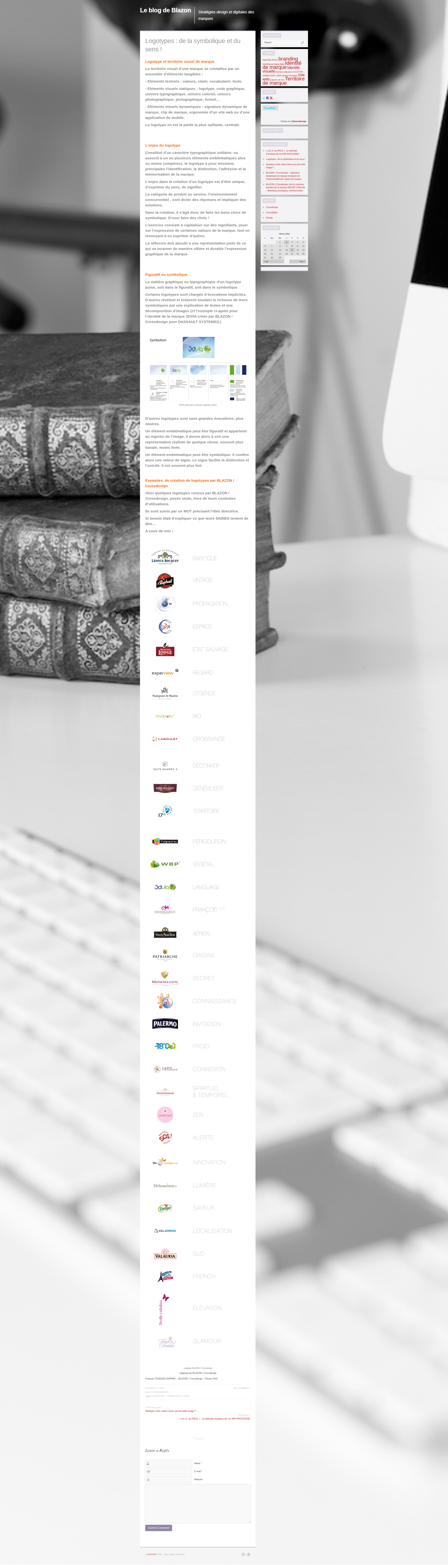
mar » (302, 261)
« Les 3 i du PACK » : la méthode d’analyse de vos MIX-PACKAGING (214, 1418)
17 (292, 250)
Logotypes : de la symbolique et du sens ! (285, 159)
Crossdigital (271, 212)
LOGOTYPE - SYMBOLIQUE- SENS (171, 1396)
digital (282, 64)
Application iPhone (270, 60)
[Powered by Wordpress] (243, 1554)
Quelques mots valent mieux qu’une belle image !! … (172, 1411)
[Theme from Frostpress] (248, 1554)
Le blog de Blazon (165, 10)
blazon (152, 1554)
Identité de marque (282, 65)
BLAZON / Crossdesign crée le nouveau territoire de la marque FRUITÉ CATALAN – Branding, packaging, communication (285, 187)
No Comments (242, 1388)
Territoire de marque (283, 81)
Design (269, 218)
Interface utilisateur (284, 72)
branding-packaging (270, 64)
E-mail (198, 1471)
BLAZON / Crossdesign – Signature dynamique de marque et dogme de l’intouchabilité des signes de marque (284, 176)
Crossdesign (161, 1392)
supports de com (277, 80)
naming (285, 76)
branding (288, 59)
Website (198, 1479)
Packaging (293, 76)
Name (198, 1463)
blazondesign (299, 121)
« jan (266, 261)
